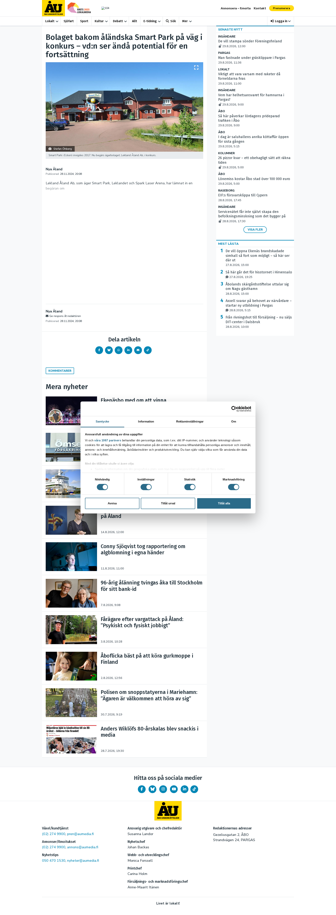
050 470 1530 (53, 860)
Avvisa (112, 503)
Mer (185, 21)
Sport (84, 21)
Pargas (224, 53)
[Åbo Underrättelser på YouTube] (174, 789)
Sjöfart (69, 21)
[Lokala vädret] (103, 8)
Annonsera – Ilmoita (236, 8)
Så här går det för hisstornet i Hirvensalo (259, 274)
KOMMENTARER (59, 371)
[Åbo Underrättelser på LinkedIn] (184, 789)
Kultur (99, 21)
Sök (173, 21)
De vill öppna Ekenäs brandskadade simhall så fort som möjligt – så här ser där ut (258, 258)
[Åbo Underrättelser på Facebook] (142, 789)
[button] (280, 21)
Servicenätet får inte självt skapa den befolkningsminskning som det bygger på (252, 216)
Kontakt (260, 8)
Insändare (226, 36)
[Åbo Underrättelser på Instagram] (163, 789)
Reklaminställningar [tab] (190, 421)
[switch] (146, 487)
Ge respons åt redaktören (65, 316)
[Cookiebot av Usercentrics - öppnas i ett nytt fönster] (234, 409)
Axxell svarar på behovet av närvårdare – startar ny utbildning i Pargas (259, 305)
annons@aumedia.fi (82, 847)
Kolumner (226, 153)
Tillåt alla (224, 503)
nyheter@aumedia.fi (83, 860)
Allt (134, 21)
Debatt (118, 21)
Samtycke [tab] (102, 421)
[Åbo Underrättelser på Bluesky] (152, 789)
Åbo (221, 111)
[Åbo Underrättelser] (168, 811)
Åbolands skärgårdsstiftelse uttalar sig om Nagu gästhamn (257, 289)
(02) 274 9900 (53, 834)
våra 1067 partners (107, 440)
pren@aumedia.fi (80, 834)
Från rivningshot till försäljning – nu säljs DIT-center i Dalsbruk (259, 322)
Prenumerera (281, 8)
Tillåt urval (168, 503)
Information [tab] (146, 421)
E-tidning (150, 21)
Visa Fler (255, 230)
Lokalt (49, 21)
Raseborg (226, 190)
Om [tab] (233, 421)
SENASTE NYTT (230, 29)
